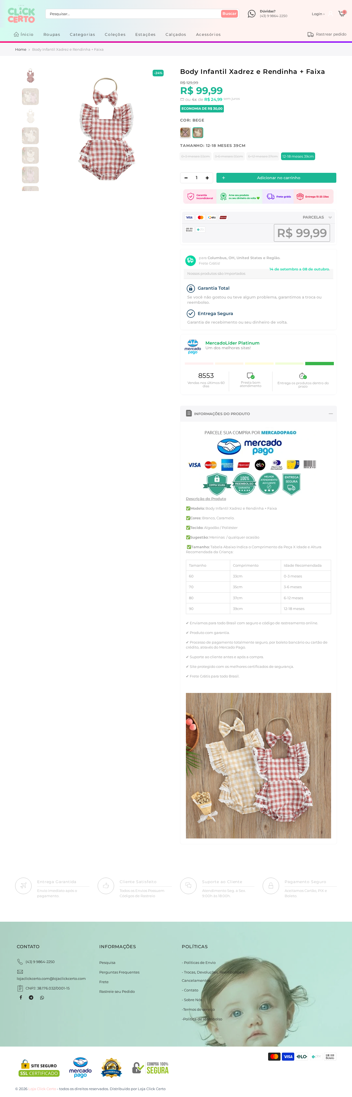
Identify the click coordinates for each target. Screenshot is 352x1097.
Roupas (52, 34)
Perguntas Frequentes (119, 972)
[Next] (158, 129)
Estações (145, 34)
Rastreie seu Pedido (117, 991)
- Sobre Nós (192, 999)
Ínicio (27, 34)
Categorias (82, 34)
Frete (104, 982)
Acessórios (208, 34)
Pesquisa (107, 962)
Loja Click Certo (152, 1089)
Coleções (115, 34)
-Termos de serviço (198, 1009)
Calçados (176, 34)
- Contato (190, 990)
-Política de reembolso (202, 1019)
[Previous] (54, 129)
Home (20, 49)
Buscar (229, 13)
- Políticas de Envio (199, 962)
